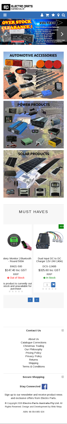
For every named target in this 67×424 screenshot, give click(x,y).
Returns (33, 359)
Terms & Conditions (33, 366)
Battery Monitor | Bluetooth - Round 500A (16, 260)
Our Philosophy (33, 349)
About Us (33, 339)
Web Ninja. (56, 406)
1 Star (9, 291)
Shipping (33, 363)
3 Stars (16, 291)
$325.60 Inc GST (49, 270)
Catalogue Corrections (33, 342)
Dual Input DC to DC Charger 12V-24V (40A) (49, 260)
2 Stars (12, 291)
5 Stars (22, 291)
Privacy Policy (33, 356)
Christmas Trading (33, 345)
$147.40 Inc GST (16, 270)
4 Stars (19, 291)
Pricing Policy (33, 352)
